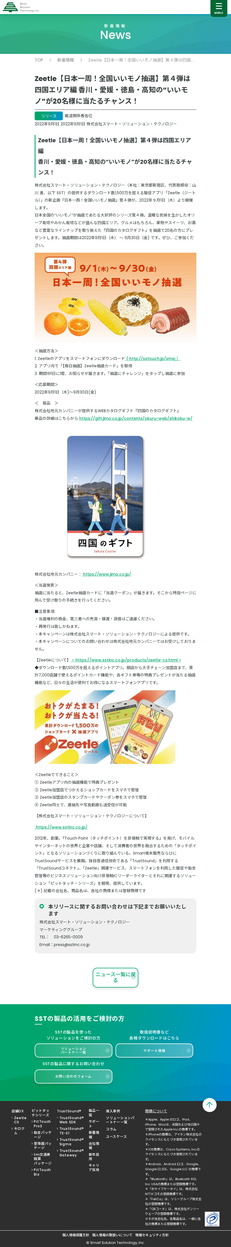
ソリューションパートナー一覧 (73, 1050)
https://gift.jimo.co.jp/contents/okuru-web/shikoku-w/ (135, 418)
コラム (111, 1129)
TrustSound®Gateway (71, 1152)
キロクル (19, 1130)
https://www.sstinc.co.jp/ (61, 827)
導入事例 (113, 1111)
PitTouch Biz (42, 1172)
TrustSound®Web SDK (71, 1120)
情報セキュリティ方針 (152, 1235)
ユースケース (116, 1136)
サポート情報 (154, 1050)
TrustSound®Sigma (71, 1141)
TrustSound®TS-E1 (71, 1130)
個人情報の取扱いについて (112, 1235)
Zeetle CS (20, 1120)
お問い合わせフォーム (73, 1076)
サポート (94, 1123)
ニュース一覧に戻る (115, 977)
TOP (39, 60)
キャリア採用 (94, 1167)
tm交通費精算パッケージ (43, 1159)
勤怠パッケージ (43, 1134)
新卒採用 (94, 1156)
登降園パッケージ (43, 1145)
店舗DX (18, 1111)
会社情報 (94, 1145)
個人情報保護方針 (75, 1235)
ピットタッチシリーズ (41, 1112)
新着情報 (65, 60)
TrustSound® (69, 1111)
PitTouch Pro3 (42, 1123)
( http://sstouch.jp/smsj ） (152, 358)
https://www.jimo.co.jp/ (106, 574)
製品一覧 (94, 1112)
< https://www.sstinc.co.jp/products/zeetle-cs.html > (126, 660)
